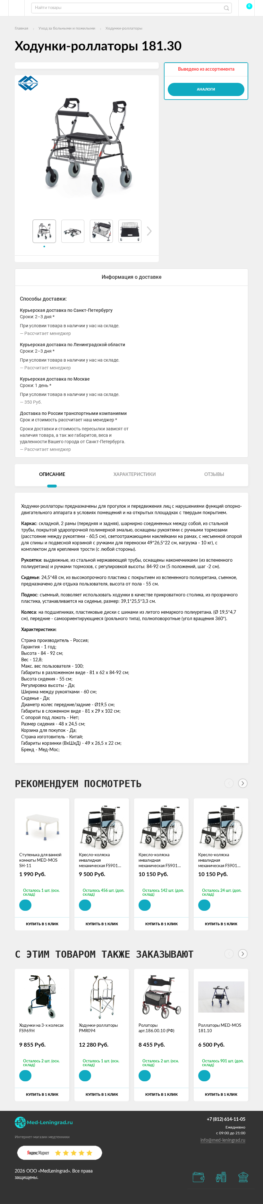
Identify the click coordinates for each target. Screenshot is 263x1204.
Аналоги (206, 89)
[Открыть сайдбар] (17, 8)
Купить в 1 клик (42, 924)
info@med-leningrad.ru (222, 1140)
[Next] (243, 783)
